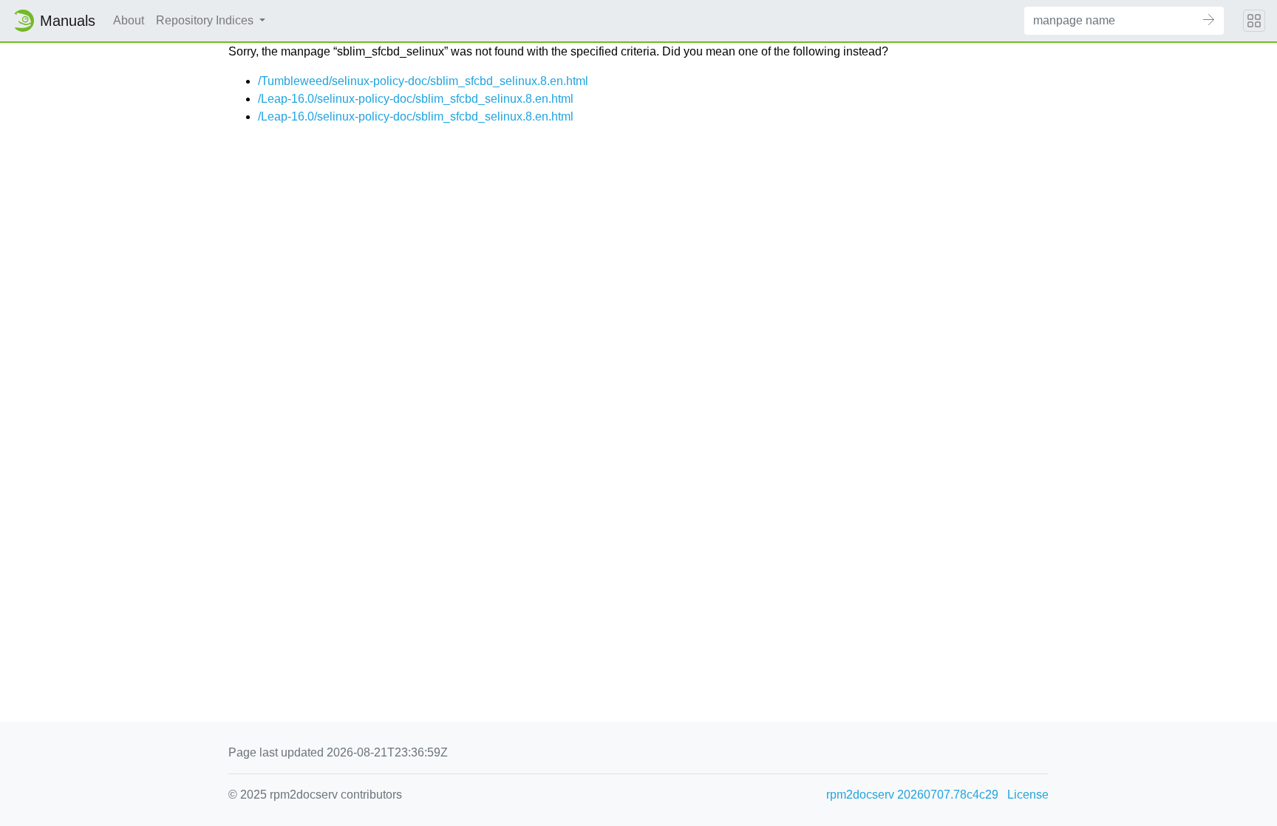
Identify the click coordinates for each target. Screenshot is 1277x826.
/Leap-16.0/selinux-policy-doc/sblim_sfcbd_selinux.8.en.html (415, 98)
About (128, 20)
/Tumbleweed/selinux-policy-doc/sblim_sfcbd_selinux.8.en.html (423, 81)
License (1028, 794)
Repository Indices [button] (206, 20)
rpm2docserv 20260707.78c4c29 (912, 794)
